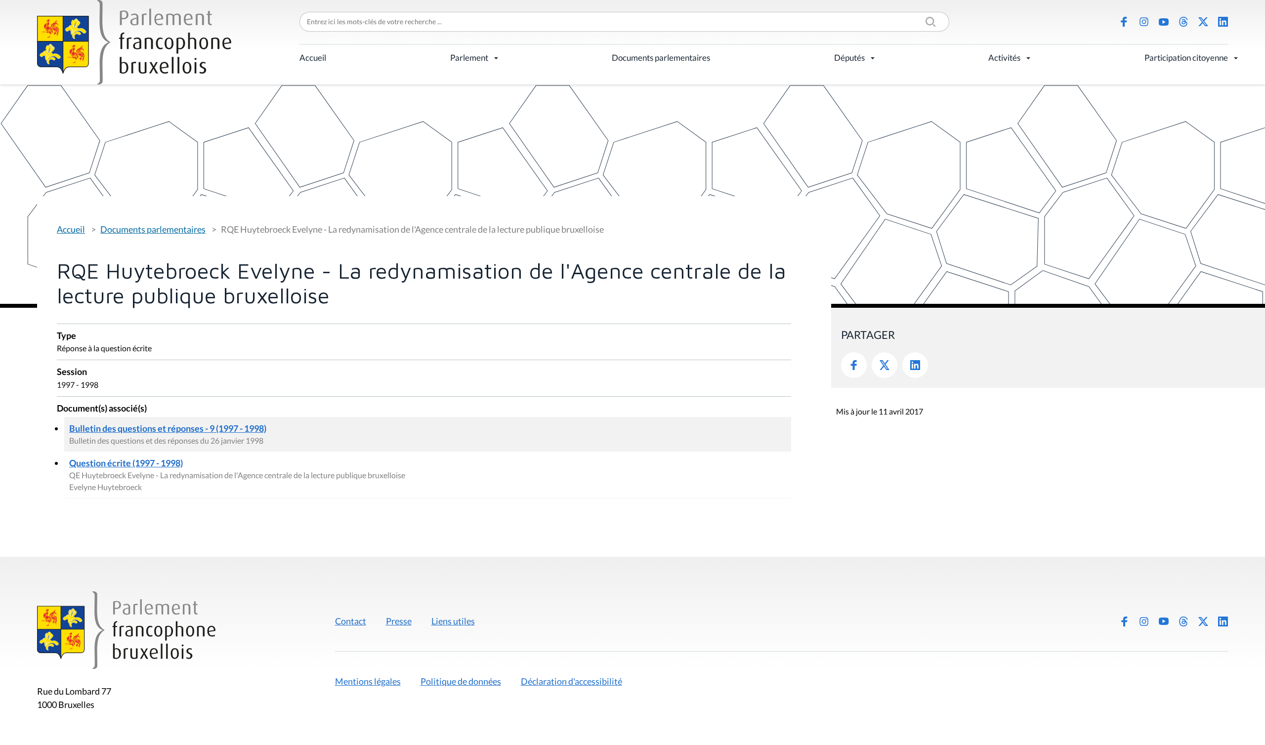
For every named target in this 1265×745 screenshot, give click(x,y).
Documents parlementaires (661, 57)
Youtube (1164, 22)
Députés (849, 57)
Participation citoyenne (1186, 57)
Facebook (1124, 22)
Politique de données (461, 681)
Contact (350, 621)
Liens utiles (453, 621)
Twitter (884, 365)
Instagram (1144, 22)
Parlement (469, 57)
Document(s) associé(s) (102, 409)
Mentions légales (368, 681)
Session (72, 372)
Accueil (312, 57)
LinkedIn (1223, 22)
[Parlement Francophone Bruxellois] (134, 42)
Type (66, 336)
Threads (1183, 22)
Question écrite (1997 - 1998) (126, 462)
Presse (399, 621)
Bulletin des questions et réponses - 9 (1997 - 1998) (167, 428)
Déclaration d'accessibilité (571, 681)
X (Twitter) (1203, 22)
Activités (1004, 57)
